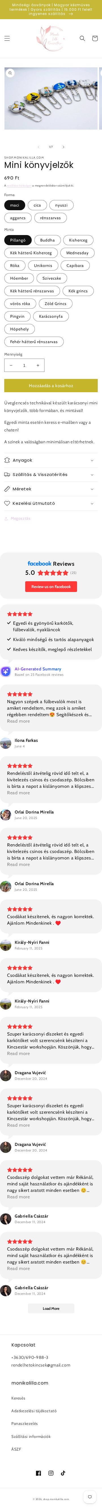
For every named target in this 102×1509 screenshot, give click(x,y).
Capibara (75, 265)
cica (37, 205)
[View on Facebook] (5, 743)
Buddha (47, 240)
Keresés (18, 1398)
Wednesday (77, 252)
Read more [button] (18, 721)
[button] (7, 38)
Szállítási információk (30, 1436)
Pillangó (18, 240)
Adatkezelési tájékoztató (34, 1410)
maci (14, 205)
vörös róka (20, 303)
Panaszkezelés (24, 1423)
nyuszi (61, 205)
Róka (15, 265)
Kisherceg (78, 240)
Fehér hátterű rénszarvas (34, 341)
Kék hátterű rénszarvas (32, 290)
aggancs (18, 217)
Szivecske (51, 278)
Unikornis (43, 265)
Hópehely (19, 329)
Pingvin (17, 316)
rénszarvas (50, 217)
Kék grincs (78, 290)
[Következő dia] (63, 147)
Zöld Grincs (56, 303)
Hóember (19, 278)
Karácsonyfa (51, 316)
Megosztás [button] (20, 518)
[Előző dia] (38, 147)
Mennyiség (13, 354)
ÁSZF (16, 1449)
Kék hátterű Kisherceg (31, 252)
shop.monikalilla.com (56, 1499)
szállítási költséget (19, 185)
